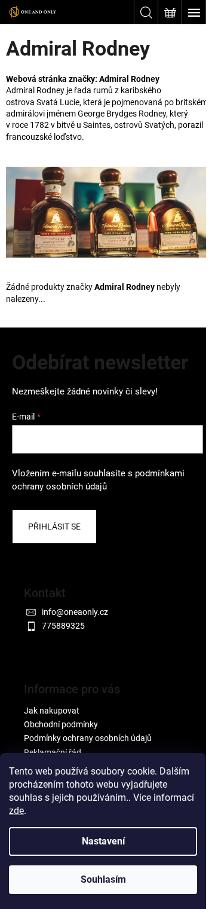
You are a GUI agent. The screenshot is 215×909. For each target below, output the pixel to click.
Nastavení (103, 841)
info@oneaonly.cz (75, 612)
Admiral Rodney (129, 79)
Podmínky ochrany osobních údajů (88, 738)
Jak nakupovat (51, 710)
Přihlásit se (54, 526)
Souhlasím (103, 879)
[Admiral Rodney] (107, 211)
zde (16, 810)
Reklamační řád (52, 752)
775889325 (63, 626)
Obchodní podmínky (61, 724)
